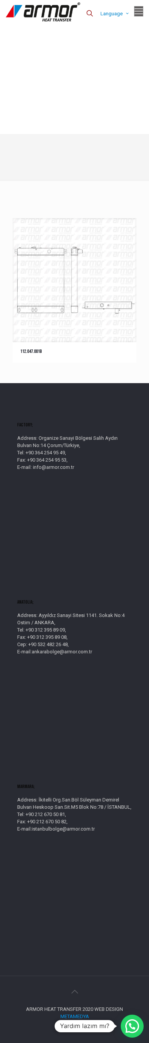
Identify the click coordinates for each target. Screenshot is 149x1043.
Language (111, 13)
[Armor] (43, 11)
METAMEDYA (74, 1016)
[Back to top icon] (74, 992)
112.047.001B (31, 351)
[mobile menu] (138, 11)
